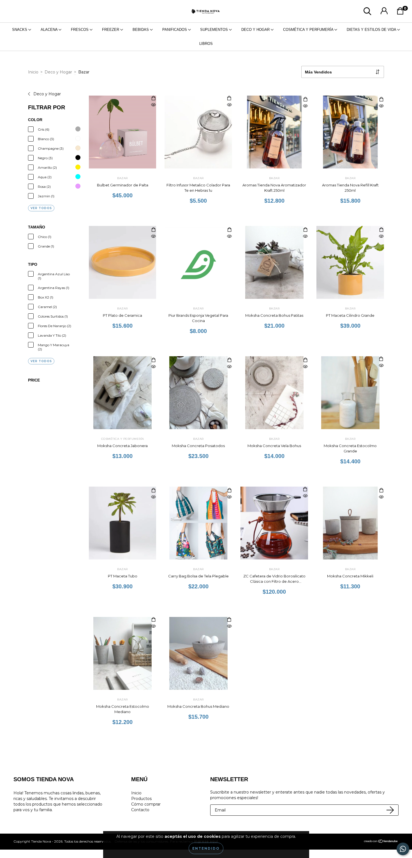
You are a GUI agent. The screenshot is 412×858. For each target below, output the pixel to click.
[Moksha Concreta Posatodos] (229, 366)
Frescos (80, 29)
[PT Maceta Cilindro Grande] (381, 236)
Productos (141, 798)
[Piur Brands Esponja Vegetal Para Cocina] (229, 236)
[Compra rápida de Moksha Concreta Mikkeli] (381, 491)
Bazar (122, 178)
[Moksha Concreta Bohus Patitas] (305, 236)
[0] (401, 12)
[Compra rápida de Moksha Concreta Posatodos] (229, 360)
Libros (206, 43)
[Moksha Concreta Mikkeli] (381, 497)
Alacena (50, 29)
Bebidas (141, 29)
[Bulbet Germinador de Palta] (153, 105)
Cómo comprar (146, 804)
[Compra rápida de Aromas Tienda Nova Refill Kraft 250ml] (381, 100)
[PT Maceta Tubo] (153, 497)
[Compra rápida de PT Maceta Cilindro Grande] (381, 230)
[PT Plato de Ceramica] (153, 236)
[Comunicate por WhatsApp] (403, 849)
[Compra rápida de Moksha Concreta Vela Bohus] (305, 360)
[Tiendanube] (381, 842)
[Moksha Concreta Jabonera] (153, 366)
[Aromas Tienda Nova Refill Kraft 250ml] (381, 106)
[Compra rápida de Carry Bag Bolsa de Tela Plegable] (229, 491)
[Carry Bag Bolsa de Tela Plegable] (229, 497)
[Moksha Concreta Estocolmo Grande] (381, 365)
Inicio (33, 72)
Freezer (111, 29)
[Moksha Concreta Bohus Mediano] (229, 626)
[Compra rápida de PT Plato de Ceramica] (153, 230)
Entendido (206, 848)
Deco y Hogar (256, 29)
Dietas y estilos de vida (372, 29)
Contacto (140, 809)
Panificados (175, 29)
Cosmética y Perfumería (308, 29)
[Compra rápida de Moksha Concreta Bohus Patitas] (305, 230)
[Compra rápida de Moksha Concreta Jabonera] (153, 360)
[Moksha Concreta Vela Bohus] (305, 366)
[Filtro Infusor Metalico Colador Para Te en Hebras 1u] (229, 105)
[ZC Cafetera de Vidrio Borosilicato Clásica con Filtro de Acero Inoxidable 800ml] (305, 496)
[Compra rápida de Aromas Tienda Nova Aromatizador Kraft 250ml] (305, 100)
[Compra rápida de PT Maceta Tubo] (153, 491)
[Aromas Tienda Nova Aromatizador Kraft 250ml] (305, 106)
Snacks (20, 29)
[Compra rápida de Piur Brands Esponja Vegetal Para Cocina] (229, 230)
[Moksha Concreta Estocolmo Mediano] (153, 626)
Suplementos (214, 29)
